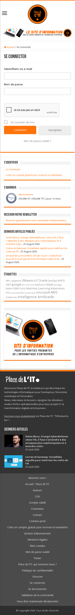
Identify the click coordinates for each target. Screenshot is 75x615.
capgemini (16, 280)
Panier (37, 558)
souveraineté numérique (23, 292)
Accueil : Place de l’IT (37, 484)
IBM (16, 288)
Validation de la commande (37, 595)
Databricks (11, 297)
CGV (37, 496)
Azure (9, 288)
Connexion (37, 508)
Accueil (10, 47)
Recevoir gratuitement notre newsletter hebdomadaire (36, 220)
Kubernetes (58, 288)
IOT (35, 280)
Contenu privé (37, 521)
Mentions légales (37, 539)
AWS (54, 292)
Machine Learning (38, 288)
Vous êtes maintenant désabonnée (37, 601)
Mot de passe (13, 84)
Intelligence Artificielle (36, 296)
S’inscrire (37, 576)
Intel (32, 285)
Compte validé (37, 502)
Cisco (22, 288)
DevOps (52, 280)
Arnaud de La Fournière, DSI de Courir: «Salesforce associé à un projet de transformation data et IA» (34, 257)
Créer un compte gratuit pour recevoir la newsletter (34, 175)
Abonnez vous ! (37, 478)
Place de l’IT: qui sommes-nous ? (37, 564)
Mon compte (37, 545)
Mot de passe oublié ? (37, 141)
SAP (8, 284)
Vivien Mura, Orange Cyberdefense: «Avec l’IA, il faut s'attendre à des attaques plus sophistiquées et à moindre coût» (34, 241)
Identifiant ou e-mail (18, 69)
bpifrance (40, 284)
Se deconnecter (37, 589)
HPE (8, 280)
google (16, 284)
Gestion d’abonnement (37, 533)
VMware (27, 280)
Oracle (43, 280)
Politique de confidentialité (37, 570)
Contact (37, 515)
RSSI (8, 292)
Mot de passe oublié (37, 552)
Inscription (55, 130)
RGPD (61, 280)
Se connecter (13, 169)
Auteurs (37, 490)
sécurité (26, 285)
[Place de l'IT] (37, 13)
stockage (57, 284)
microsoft (43, 292)
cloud (49, 284)
